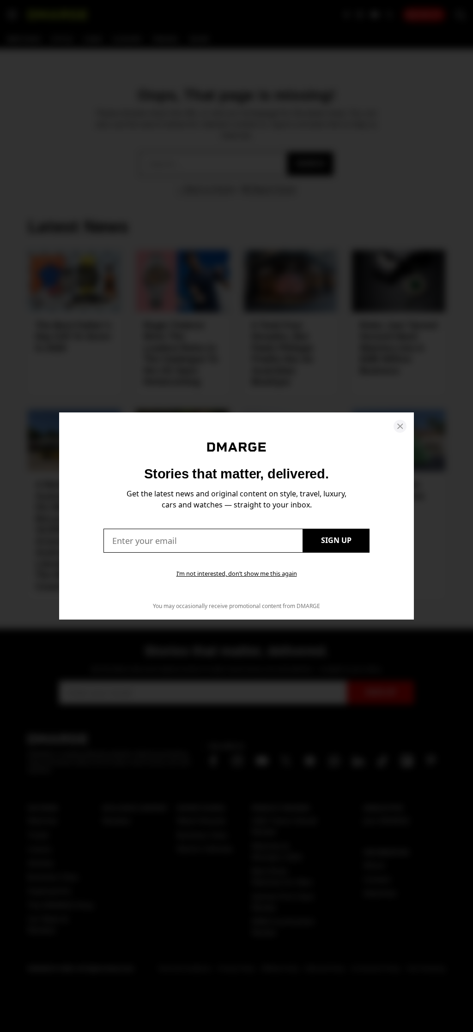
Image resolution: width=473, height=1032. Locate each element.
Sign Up (336, 540)
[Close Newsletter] (400, 426)
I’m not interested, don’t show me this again (236, 573)
